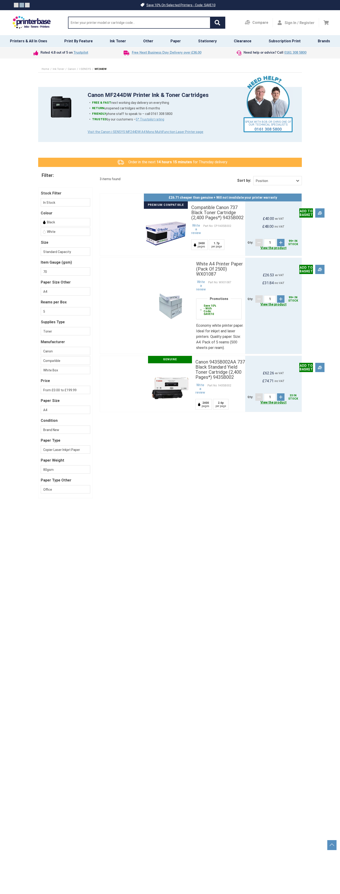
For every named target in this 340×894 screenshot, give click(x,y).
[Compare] (320, 213)
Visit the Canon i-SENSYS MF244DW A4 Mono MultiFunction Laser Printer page (145, 132)
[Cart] (326, 22)
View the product (273, 248)
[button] (217, 22)
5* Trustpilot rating (150, 119)
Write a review (196, 229)
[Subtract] (259, 242)
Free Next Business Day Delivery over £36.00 (166, 53)
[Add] (280, 242)
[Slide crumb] (16, 5)
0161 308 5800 (295, 53)
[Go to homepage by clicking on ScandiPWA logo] (32, 23)
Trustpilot (81, 53)
